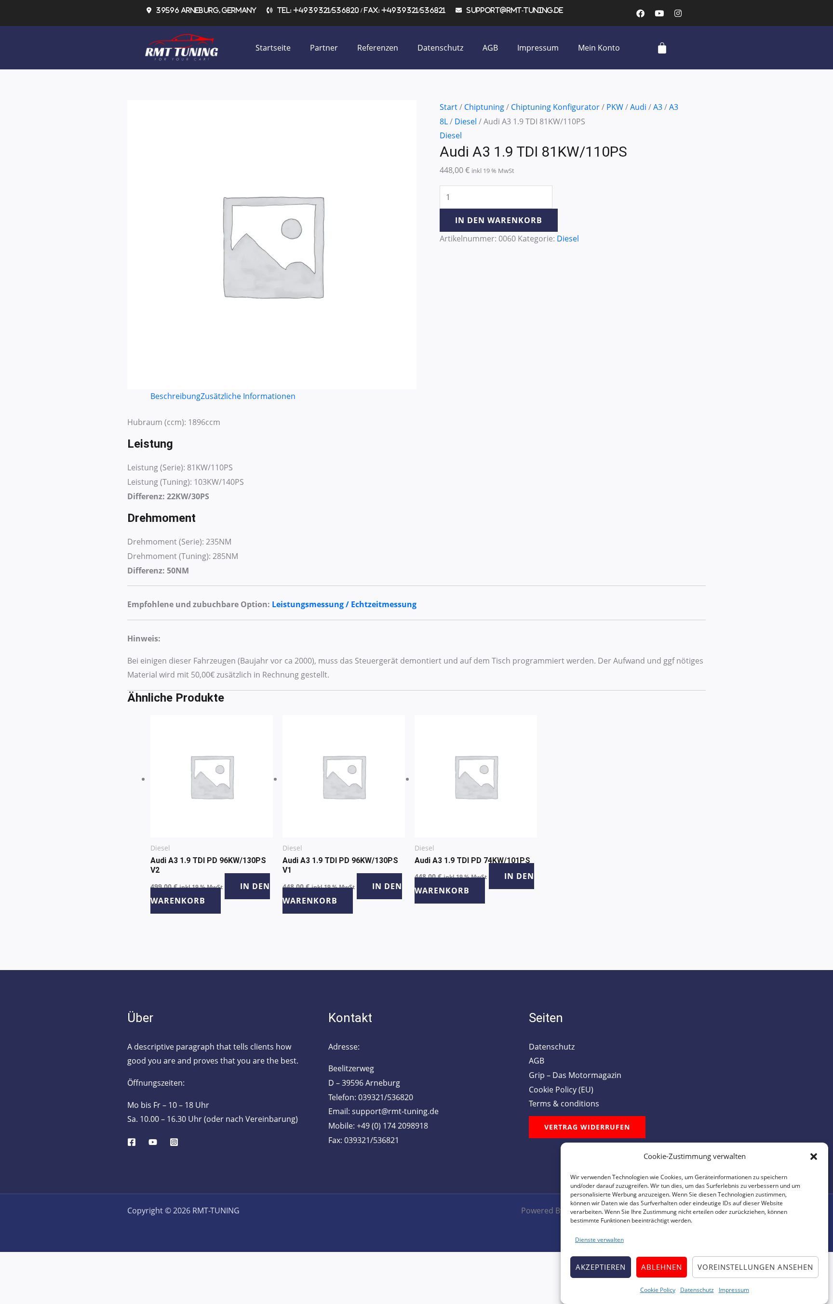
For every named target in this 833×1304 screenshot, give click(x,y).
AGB (490, 47)
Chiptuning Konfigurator (555, 107)
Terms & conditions (564, 1103)
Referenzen (377, 47)
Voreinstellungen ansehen (755, 1267)
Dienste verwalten (599, 1240)
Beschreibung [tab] (175, 396)
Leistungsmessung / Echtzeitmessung (344, 604)
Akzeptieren (601, 1267)
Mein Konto (599, 47)
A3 (657, 107)
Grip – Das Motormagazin (575, 1075)
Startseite (273, 47)
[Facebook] (131, 1142)
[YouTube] (152, 1142)
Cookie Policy (657, 1290)
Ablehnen (661, 1267)
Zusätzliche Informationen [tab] (248, 396)
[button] (814, 1156)
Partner (324, 47)
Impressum (734, 1290)
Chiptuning (484, 107)
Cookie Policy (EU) (561, 1089)
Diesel (466, 121)
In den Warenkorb (498, 220)
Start (448, 107)
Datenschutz (697, 1290)
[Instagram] (174, 1142)
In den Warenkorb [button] (210, 893)
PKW (614, 107)
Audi (638, 107)
